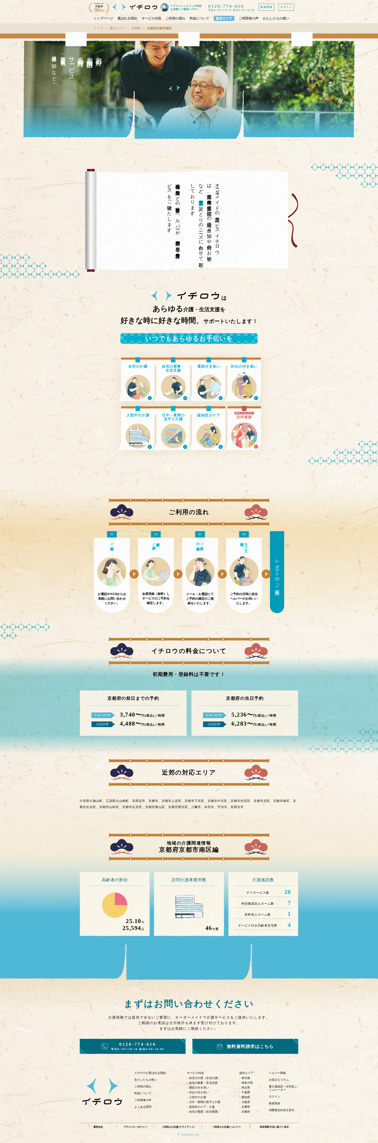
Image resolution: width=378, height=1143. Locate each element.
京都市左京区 (132, 807)
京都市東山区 (155, 807)
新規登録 (266, 7)
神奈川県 (247, 1082)
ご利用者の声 (249, 18)
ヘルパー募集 (277, 1073)
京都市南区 (281, 801)
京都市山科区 (109, 807)
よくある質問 (142, 1106)
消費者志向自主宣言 (281, 1110)
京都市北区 (262, 801)
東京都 (246, 1078)
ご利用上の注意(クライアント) (178, 1127)
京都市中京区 (217, 801)
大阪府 (246, 1102)
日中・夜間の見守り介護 (204, 1102)
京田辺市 (138, 801)
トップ (98, 28)
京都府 (136, 28)
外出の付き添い (199, 1092)
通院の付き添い (199, 1087)
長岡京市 (237, 807)
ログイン (286, 7)
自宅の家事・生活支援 (203, 1082)
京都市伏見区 (240, 801)
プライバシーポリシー (135, 1127)
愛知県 (246, 1097)
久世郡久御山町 (91, 801)
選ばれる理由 (127, 18)
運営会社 (98, 1127)
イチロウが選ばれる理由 (150, 1073)
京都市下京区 (194, 801)
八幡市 (196, 807)
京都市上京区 (171, 801)
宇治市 (222, 807)
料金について (199, 18)
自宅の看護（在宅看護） (204, 1111)
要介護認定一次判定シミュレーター (283, 1088)
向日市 (209, 807)
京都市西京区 (178, 807)
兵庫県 (246, 1106)
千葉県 (246, 1092)
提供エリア (224, 18)
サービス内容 (151, 18)
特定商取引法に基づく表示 (274, 1127)
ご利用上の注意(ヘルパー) (226, 1127)
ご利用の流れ (175, 18)
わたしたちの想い (276, 18)
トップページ (103, 18)
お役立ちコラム (279, 1079)
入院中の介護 (197, 1097)
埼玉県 (246, 1087)
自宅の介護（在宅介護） (204, 1078)
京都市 (153, 801)
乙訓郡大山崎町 (117, 801)
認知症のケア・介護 (202, 1106)
